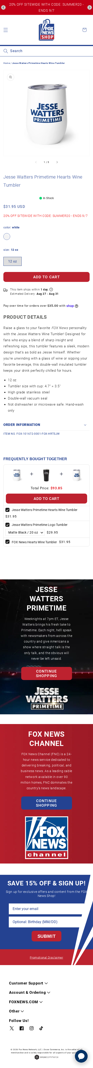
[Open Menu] (5, 30)
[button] (3, 7)
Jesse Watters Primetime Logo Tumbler (39, 525)
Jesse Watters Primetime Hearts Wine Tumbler (44, 510)
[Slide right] (57, 162)
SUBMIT (46, 936)
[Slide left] (36, 162)
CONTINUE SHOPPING (46, 673)
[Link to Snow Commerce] (46, 1059)
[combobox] (46, 51)
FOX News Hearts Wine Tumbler (34, 542)
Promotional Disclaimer (46, 957)
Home (6, 63)
